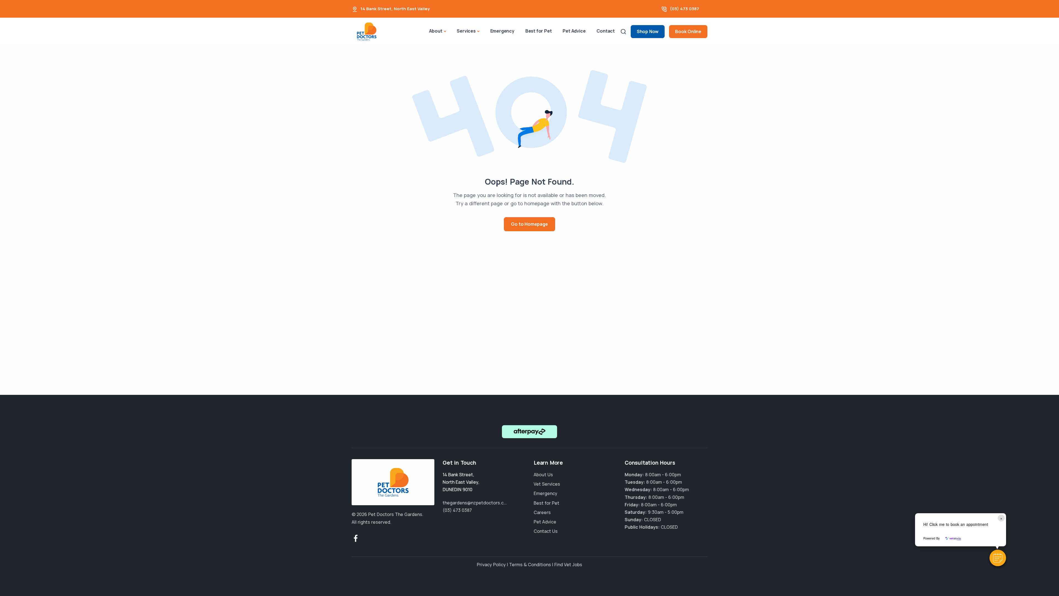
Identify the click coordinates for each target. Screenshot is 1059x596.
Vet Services (547, 484)
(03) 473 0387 (684, 9)
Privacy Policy (491, 565)
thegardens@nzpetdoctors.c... (475, 503)
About (435, 31)
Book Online (688, 31)
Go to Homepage (529, 224)
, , (461, 482)
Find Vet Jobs (568, 565)
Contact (606, 31)
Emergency (502, 31)
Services (466, 31)
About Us (543, 475)
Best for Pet (538, 31)
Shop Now (648, 31)
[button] (998, 558)
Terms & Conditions (530, 565)
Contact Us (546, 531)
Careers (542, 512)
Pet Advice (574, 31)
